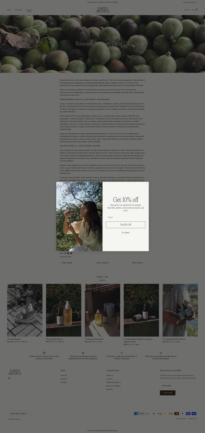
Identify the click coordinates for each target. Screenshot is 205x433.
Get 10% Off (125, 224)
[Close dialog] (146, 184)
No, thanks (125, 233)
